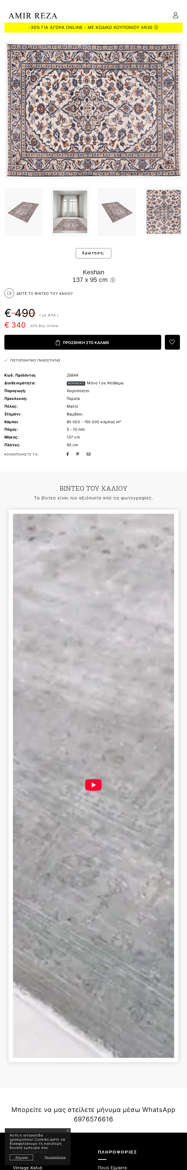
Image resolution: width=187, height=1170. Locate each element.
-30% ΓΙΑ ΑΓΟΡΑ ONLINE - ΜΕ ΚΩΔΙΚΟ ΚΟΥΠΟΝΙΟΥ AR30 (91, 27)
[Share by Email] (92, 454)
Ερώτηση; (93, 253)
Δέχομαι (21, 1157)
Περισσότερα (55, 1157)
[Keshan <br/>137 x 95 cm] (23, 212)
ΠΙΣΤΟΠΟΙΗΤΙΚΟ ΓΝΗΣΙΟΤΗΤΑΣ (35, 360)
